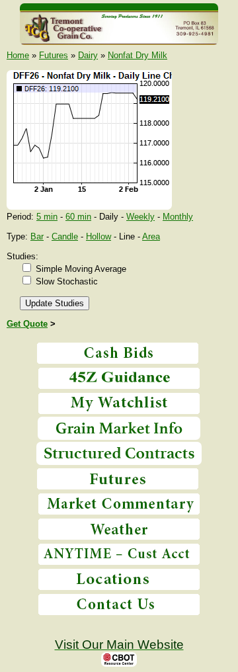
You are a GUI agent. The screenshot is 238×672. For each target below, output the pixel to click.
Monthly (178, 217)
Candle (65, 236)
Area (151, 236)
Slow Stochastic (67, 281)
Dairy (88, 55)
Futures (53, 55)
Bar (37, 236)
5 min (47, 217)
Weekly (140, 217)
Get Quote (27, 324)
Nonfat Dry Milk (137, 55)
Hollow (98, 236)
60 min (78, 217)
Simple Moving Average (81, 269)
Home (18, 55)
